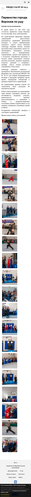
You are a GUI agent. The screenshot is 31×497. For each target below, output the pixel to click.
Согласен (5, 494)
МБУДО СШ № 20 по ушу (18, 7)
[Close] (29, 485)
